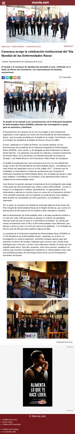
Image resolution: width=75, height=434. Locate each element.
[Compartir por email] (15, 77)
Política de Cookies (10, 429)
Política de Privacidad (11, 424)
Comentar (66, 77)
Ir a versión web (9, 432)
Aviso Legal (7, 422)
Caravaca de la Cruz (65, 342)
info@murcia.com (9, 420)
